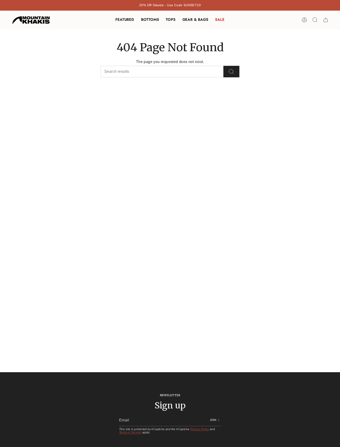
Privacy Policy (199, 429)
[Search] (231, 71)
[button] (124, 20)
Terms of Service (130, 432)
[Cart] (325, 20)
